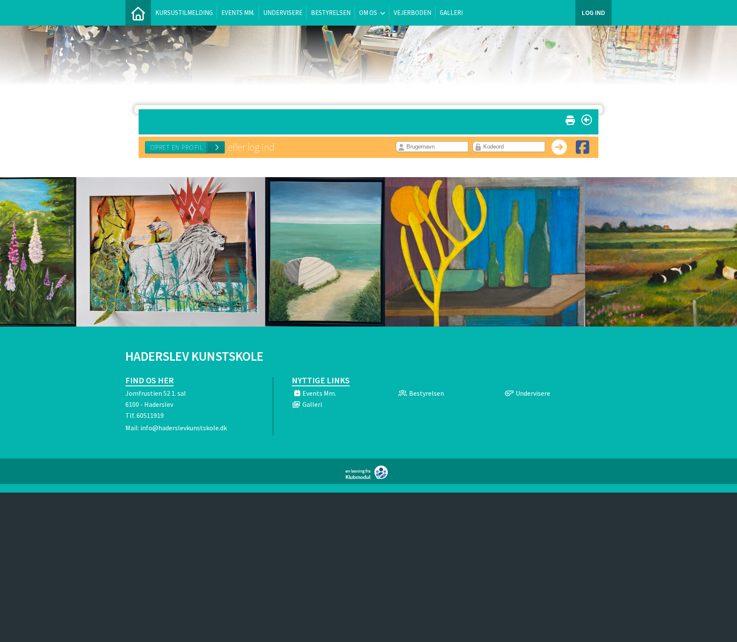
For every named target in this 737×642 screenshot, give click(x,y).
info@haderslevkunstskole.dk (183, 427)
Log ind (593, 13)
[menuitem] (138, 13)
